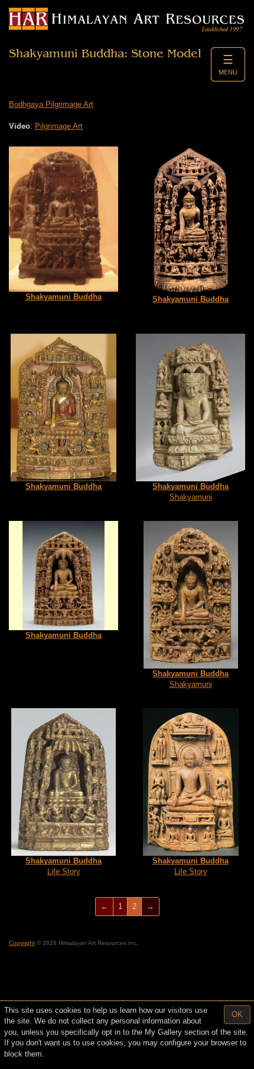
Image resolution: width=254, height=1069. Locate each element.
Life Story (63, 866)
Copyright (22, 943)
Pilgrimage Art (59, 126)
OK (237, 1014)
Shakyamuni (190, 492)
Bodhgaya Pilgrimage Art (51, 104)
